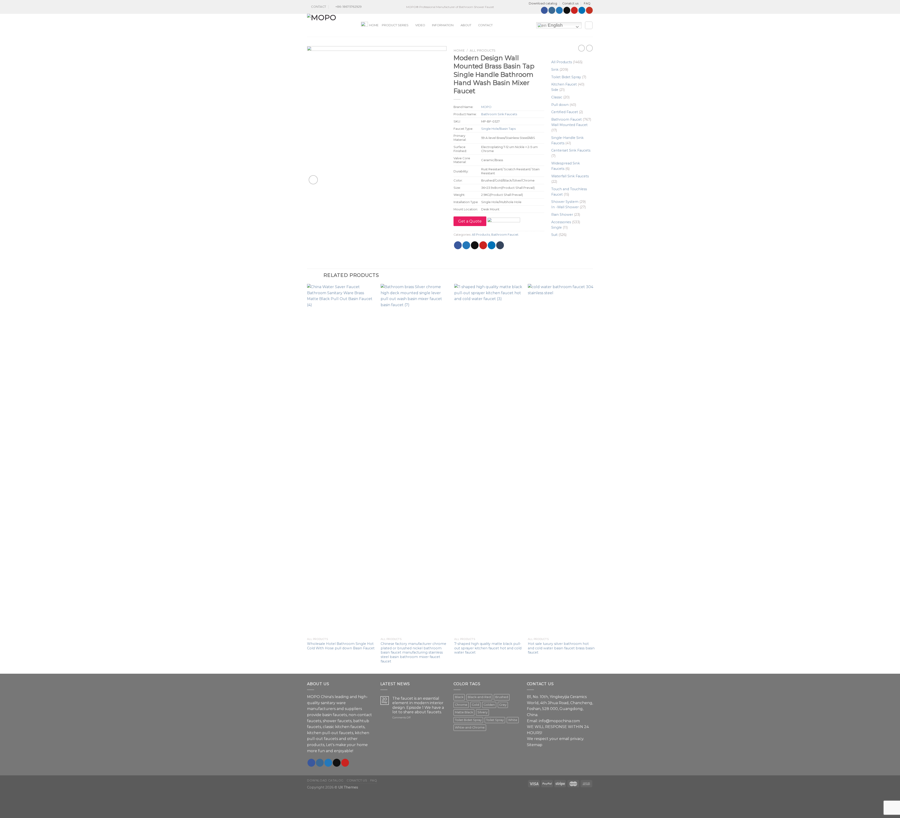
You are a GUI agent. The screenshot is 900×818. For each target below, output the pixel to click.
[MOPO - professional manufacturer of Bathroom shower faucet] (330, 25)
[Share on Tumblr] (500, 245)
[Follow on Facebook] (544, 10)
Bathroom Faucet (504, 234)
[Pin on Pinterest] (483, 245)
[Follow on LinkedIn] (581, 10)
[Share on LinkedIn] (491, 245)
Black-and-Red (479, 697)
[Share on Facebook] (458, 245)
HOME (374, 25)
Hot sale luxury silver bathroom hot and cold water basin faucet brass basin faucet (561, 648)
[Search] (588, 25)
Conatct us (570, 3)
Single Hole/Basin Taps (498, 128)
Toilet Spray (495, 720)
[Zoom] (313, 179)
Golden (489, 704)
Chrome (461, 704)
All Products (482, 50)
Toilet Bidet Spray (468, 720)
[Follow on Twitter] (559, 10)
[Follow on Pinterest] (574, 10)
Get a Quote (470, 221)
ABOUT (466, 25)
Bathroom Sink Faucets (499, 114)
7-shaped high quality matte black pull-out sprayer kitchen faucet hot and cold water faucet (487, 648)
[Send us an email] (566, 10)
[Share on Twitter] (466, 245)
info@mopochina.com (559, 721)
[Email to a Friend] (475, 245)
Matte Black (464, 712)
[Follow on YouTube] (589, 10)
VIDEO (420, 25)
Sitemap (534, 745)
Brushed (501, 697)
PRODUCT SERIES (395, 25)
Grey (502, 704)
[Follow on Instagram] (551, 10)
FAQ (587, 3)
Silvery (482, 712)
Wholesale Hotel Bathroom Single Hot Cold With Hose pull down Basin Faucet (341, 646)
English (555, 25)
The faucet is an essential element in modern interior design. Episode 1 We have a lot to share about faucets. (418, 705)
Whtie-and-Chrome (470, 727)
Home (459, 50)
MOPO (486, 107)
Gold (475, 704)
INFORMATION (443, 25)
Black (459, 697)
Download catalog (543, 3)
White (512, 720)
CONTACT (485, 25)
